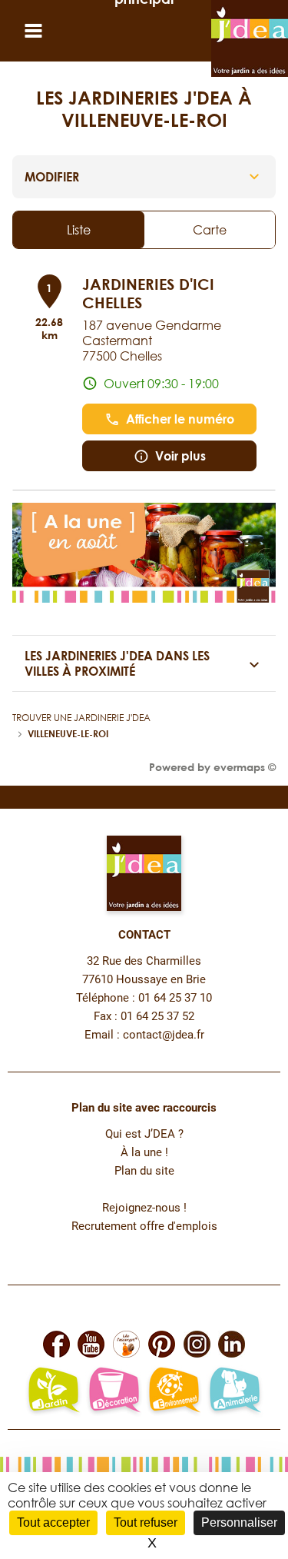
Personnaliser (239, 1522)
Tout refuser (145, 1522)
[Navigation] (36, 31)
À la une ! (144, 1152)
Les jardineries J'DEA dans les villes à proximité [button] (117, 663)
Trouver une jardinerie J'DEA (81, 717)
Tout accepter (53, 1522)
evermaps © (245, 766)
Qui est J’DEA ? (144, 1134)
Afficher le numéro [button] (180, 419)
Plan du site (144, 1171)
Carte (210, 230)
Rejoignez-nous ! (144, 1208)
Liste (79, 230)
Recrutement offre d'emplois (144, 1226)
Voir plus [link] (180, 456)
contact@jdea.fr (163, 1035)
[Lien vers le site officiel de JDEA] (249, 38)
